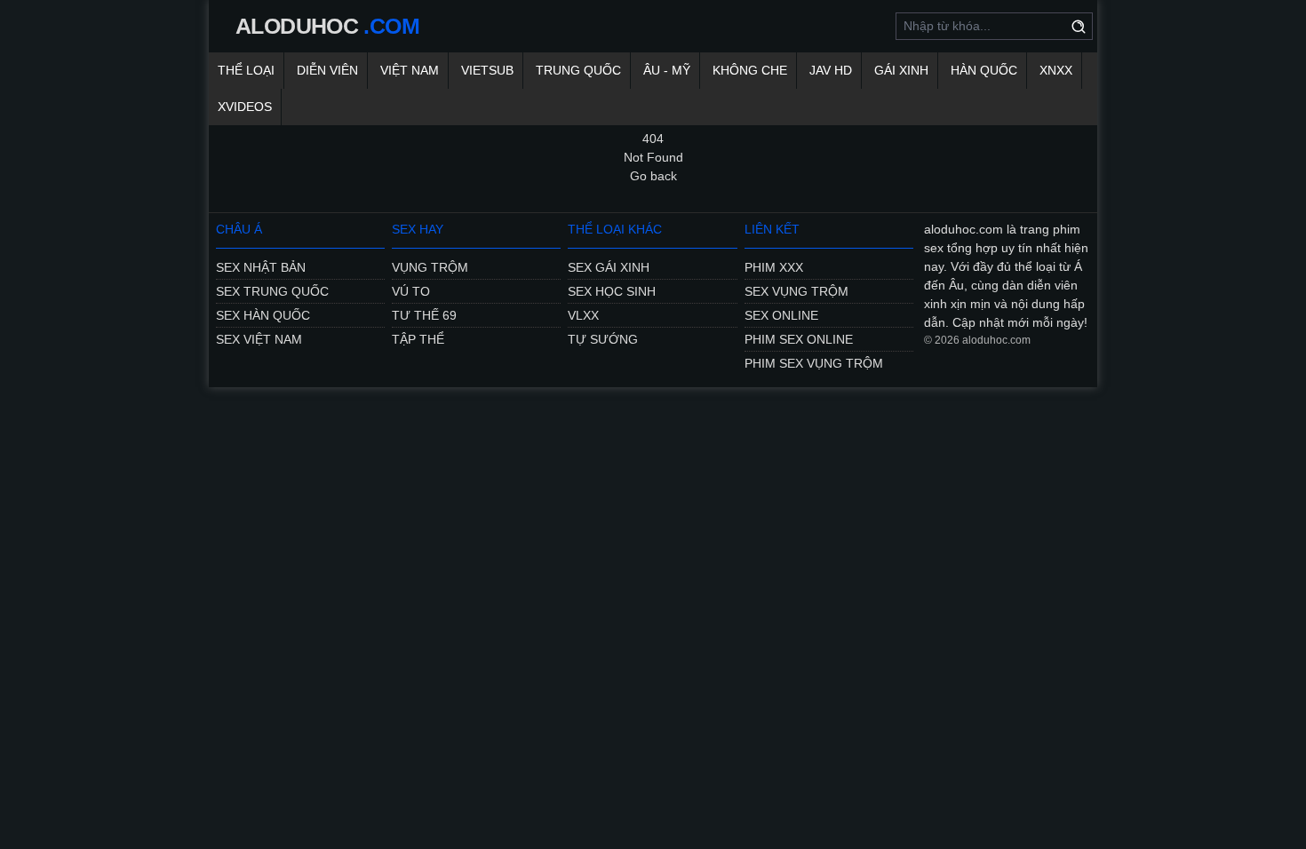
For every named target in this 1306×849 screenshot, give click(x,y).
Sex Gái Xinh (608, 267)
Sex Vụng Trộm (796, 291)
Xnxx (1055, 70)
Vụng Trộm (430, 267)
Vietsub (487, 70)
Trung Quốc (578, 70)
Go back (653, 176)
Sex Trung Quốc (272, 291)
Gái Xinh (901, 70)
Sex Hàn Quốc (263, 315)
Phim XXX (774, 267)
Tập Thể (418, 339)
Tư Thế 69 (424, 315)
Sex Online (781, 315)
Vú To (411, 291)
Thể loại (246, 70)
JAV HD (830, 70)
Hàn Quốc (984, 70)
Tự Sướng (603, 339)
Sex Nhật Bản (261, 267)
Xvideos (245, 106)
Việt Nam (409, 70)
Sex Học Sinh (612, 291)
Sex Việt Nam (259, 339)
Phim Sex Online (799, 339)
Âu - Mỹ (666, 70)
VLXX (583, 315)
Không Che (750, 70)
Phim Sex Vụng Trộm (814, 363)
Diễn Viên (327, 70)
